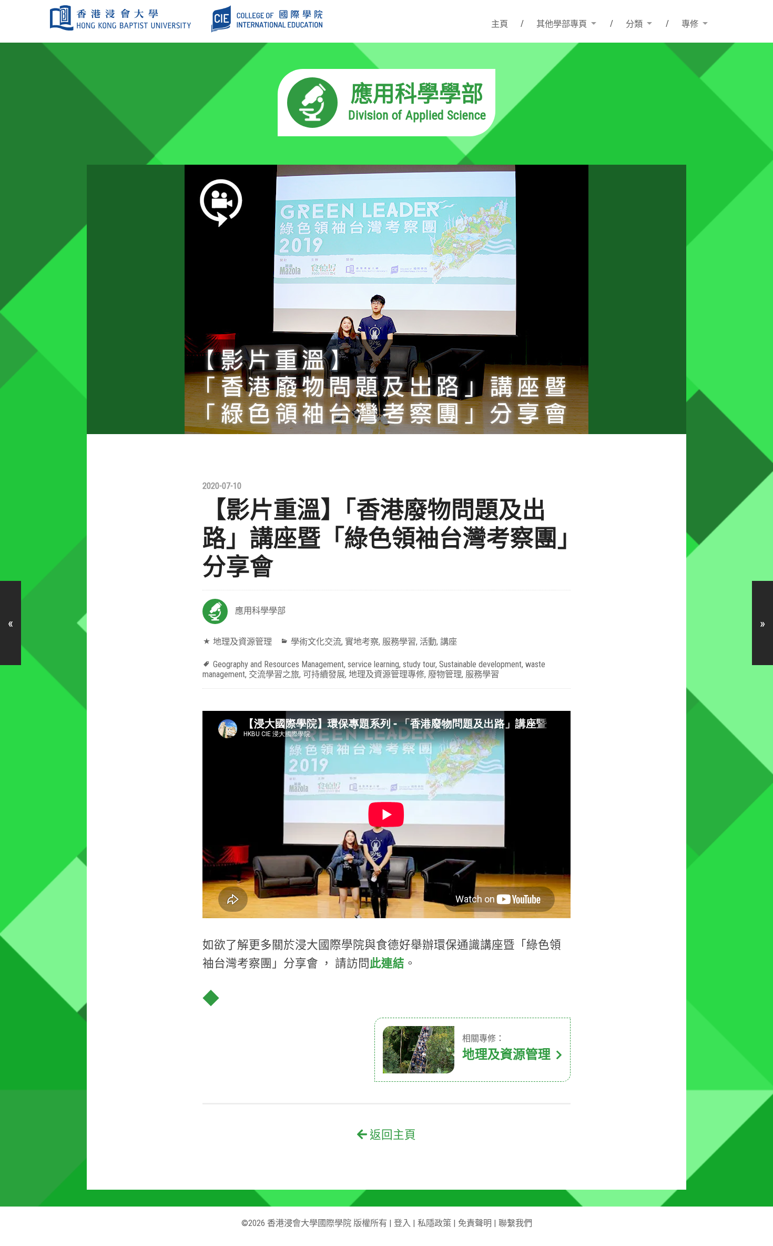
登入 (402, 1223)
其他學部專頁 (561, 24)
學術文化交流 (316, 642)
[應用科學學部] (386, 132)
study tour (419, 664)
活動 (428, 642)
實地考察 (362, 642)
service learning (373, 664)
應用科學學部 (260, 611)
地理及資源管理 (242, 642)
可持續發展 (324, 674)
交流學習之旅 (274, 674)
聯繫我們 (515, 1223)
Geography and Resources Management (278, 664)
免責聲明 (475, 1223)
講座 (448, 642)
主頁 (499, 24)
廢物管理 (445, 674)
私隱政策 (434, 1223)
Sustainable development (480, 664)
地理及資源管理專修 (386, 674)
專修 (690, 24)
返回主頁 (391, 1134)
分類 (634, 24)
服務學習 (399, 642)
